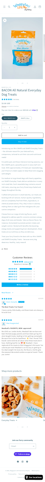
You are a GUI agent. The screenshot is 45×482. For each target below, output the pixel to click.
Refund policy (36, 470)
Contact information (23, 477)
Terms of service (23, 474)
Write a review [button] (22, 285)
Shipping (4, 106)
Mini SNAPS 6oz (9, 118)
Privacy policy (12, 474)
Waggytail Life (14, 470)
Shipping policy (34, 474)
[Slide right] (27, 83)
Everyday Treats (8, 420)
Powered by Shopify (24, 470)
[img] (7, 299)
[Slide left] (17, 83)
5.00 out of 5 (28, 262)
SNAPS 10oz (25, 118)
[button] (4, 6)
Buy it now (22, 142)
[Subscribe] (33, 446)
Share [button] (6, 249)
